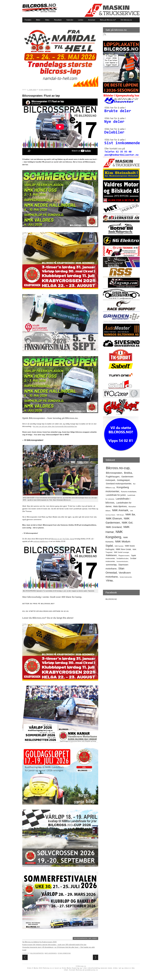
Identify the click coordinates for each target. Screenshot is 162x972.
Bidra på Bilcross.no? (108, 20)
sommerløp (111, 565)
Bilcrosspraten (80, 938)
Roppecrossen (123, 555)
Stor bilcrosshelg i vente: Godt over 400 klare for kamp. (52, 597)
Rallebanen (111, 555)
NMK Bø (130, 514)
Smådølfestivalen (122, 558)
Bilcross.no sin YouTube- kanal (62, 539)
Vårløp (109, 580)
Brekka (128, 472)
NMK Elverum (114, 518)
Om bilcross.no (126, 20)
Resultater (58, 20)
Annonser (91, 20)
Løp (89, 938)
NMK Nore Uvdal (123, 549)
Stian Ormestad (45, 89)
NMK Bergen (120, 515)
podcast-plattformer (40, 541)
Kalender (70, 20)
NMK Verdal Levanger (121, 552)
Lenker (80, 20)
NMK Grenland (114, 527)
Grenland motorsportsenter (118, 483)
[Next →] (95, 957)
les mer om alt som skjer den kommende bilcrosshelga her (55, 426)
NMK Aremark (120, 510)
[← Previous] (25, 957)
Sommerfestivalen (122, 561)
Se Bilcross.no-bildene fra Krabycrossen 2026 (39, 942)
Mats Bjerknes (51, 953)
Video (47, 20)
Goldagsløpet (123, 480)
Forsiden (28, 20)
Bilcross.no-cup (118, 468)
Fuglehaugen (113, 476)
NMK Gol (127, 522)
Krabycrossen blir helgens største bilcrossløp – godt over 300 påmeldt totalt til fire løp (54, 945)
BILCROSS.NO (111, 599)
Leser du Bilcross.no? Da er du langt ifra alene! (47, 618)
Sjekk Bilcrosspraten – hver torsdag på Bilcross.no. (50, 418)
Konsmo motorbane (128, 492)
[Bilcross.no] (40, 12)
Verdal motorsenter (126, 577)
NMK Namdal (119, 546)
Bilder (38, 20)
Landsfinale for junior (116, 495)
